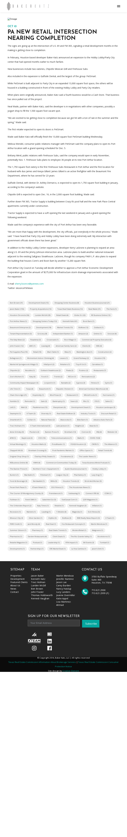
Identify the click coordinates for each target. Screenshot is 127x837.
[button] (118, 6)
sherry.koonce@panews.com (29, 283)
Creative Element (70, 671)
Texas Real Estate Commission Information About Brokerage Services (42, 662)
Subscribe (91, 623)
